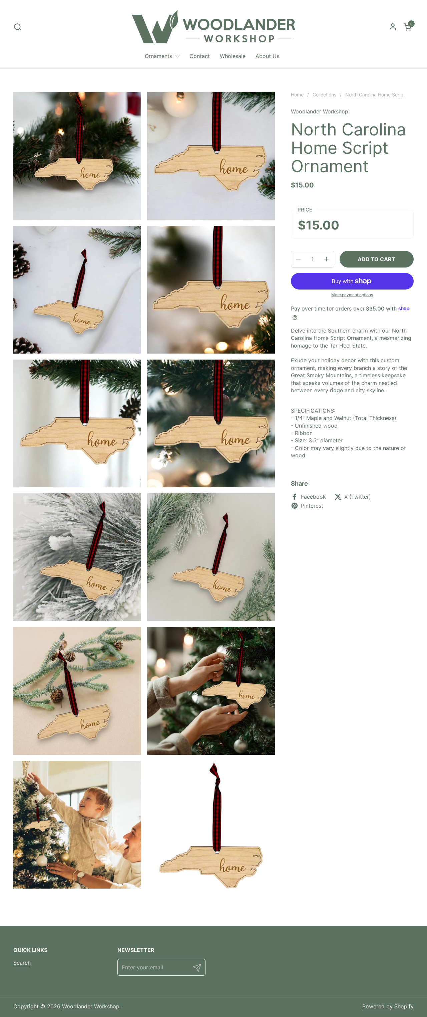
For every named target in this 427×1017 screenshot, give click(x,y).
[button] (17, 27)
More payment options (352, 294)
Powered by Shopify (388, 1006)
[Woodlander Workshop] (213, 26)
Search (22, 962)
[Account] (393, 27)
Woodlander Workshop (319, 111)
